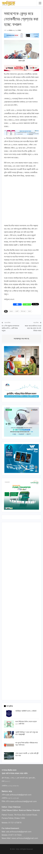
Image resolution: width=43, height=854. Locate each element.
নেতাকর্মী (16, 311)
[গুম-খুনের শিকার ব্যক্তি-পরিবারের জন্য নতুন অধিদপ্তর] (9, 745)
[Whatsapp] (27, 304)
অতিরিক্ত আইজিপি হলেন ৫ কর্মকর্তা (25, 711)
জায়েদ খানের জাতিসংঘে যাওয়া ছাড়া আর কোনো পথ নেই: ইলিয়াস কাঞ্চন (33, 328)
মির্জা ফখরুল (23, 311)
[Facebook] (17, 304)
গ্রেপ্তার (11, 311)
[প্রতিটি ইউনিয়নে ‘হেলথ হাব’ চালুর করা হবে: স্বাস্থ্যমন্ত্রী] (9, 734)
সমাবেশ (29, 311)
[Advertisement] (21, 201)
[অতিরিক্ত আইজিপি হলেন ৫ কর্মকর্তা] (9, 713)
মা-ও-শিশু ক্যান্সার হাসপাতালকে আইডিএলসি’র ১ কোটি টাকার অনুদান (10, 328)
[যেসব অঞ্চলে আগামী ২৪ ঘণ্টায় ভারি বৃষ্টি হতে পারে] (9, 756)
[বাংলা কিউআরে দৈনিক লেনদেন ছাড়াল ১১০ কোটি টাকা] (9, 724)
